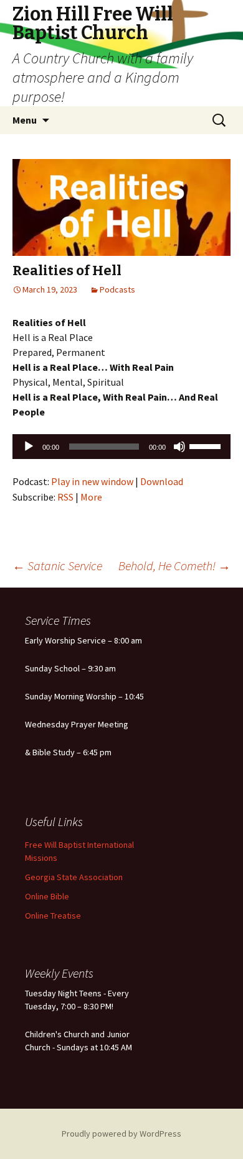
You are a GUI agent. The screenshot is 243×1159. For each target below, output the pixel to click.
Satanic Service (57, 565)
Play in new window (92, 481)
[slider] (206, 445)
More (91, 497)
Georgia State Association (74, 877)
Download (161, 481)
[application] (121, 446)
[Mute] (179, 446)
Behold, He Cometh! (174, 565)
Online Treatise (53, 915)
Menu (24, 120)
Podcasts (117, 289)
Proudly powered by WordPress (121, 1133)
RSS (65, 497)
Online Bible (47, 896)
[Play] (28, 446)
